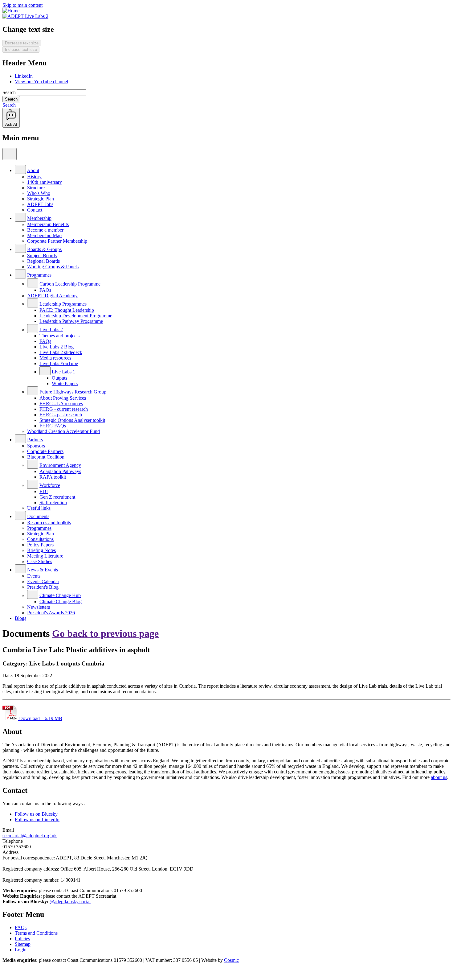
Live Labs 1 (63, 371)
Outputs (59, 378)
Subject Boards (42, 255)
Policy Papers (40, 544)
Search (9, 92)
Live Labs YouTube (58, 363)
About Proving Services (62, 398)
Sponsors (36, 445)
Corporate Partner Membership (57, 241)
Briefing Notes (41, 550)
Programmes (39, 275)
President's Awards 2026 (51, 612)
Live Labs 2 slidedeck (60, 352)
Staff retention (53, 502)
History (34, 176)
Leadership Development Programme (75, 315)
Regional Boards (43, 261)
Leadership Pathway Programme (71, 321)
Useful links (39, 508)
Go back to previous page (105, 633)
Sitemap (23, 944)
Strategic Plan (40, 198)
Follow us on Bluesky (36, 814)
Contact (34, 209)
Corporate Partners (45, 451)
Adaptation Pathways (60, 471)
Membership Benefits (48, 224)
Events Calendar (43, 581)
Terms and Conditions (36, 933)
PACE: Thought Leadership (66, 310)
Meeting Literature (45, 555)
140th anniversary (44, 182)
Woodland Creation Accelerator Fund (63, 431)
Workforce (49, 485)
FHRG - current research (63, 409)
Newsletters (38, 607)
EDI (43, 491)
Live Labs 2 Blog (56, 346)
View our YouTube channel (41, 81)
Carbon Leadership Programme (69, 283)
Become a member (45, 230)
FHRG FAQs (52, 425)
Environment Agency (60, 465)
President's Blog (43, 587)
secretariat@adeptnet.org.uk (29, 835)
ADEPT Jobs (40, 204)
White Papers (65, 383)
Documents (38, 516)
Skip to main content (22, 5)
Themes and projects (59, 335)
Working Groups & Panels (53, 266)
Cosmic (231, 960)
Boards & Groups (44, 249)
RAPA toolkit (52, 477)
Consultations (40, 539)
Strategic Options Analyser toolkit (72, 420)
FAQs (45, 290)
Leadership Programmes (63, 304)
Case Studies (39, 561)
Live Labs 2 (51, 329)
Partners (35, 439)
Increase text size (21, 49)
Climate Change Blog (60, 601)
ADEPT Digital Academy (52, 295)
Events (33, 576)
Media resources (55, 357)
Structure (36, 187)
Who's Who (38, 193)
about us (439, 777)
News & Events (42, 569)
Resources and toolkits (49, 522)
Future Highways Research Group (72, 391)
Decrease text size (22, 43)
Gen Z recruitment (57, 497)
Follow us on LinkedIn (37, 819)
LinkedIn (24, 76)
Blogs (20, 618)
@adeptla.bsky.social (70, 901)
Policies (22, 938)
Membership (39, 218)
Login (21, 949)
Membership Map (44, 235)
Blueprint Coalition (45, 456)
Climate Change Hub (60, 595)
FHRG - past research (60, 414)
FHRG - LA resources (61, 403)
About (33, 170)
